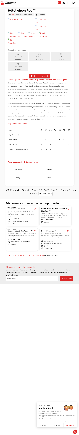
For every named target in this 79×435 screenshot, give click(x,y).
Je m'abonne (66, 279)
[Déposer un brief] (64, 3)
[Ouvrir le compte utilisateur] (74, 3)
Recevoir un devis (41, 76)
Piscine (49, 178)
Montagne (18, 178)
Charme (49, 169)
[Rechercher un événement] (59, 3)
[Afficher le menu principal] (69, 3)
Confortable (19, 169)
